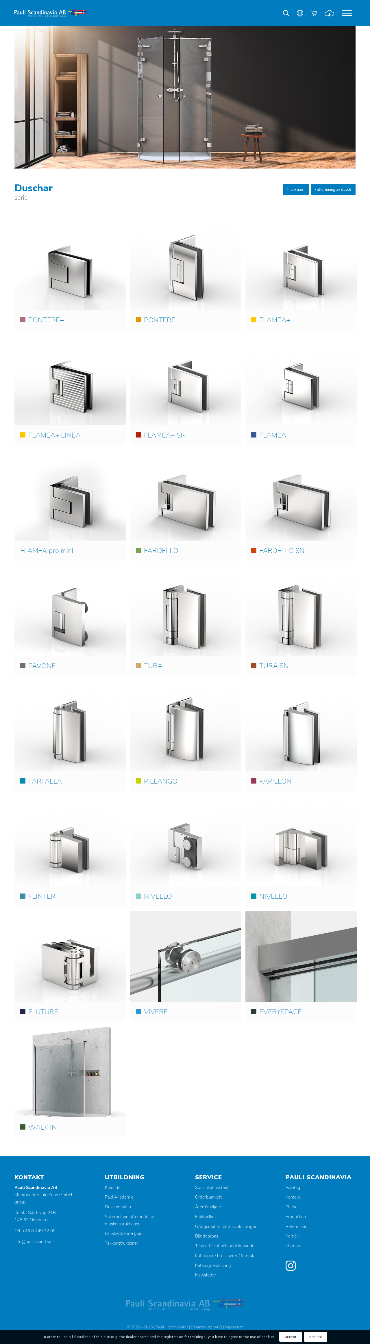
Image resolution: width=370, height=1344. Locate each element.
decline (315, 1337)
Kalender (113, 1187)
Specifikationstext (212, 1187)
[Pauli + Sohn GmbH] (50, 13)
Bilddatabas (206, 1236)
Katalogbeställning (213, 1265)
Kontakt (293, 1197)
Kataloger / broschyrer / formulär (226, 1256)
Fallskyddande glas (123, 1233)
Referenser (296, 1226)
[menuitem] (347, 13)
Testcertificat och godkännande (224, 1246)
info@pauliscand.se (32, 1241)
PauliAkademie (119, 1197)
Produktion (296, 1217)
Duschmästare (118, 1207)
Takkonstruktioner (121, 1243)
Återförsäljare (208, 1207)
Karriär (292, 1236)
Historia (293, 1246)
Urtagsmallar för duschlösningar (225, 1226)
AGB (218, 1327)
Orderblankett (208, 1197)
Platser (292, 1207)
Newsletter (205, 1275)
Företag (293, 1187)
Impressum (234, 1327)
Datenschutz (201, 1327)
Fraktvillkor (205, 1217)
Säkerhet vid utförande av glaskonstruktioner (129, 1220)
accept (291, 1337)
